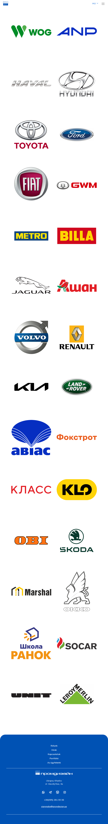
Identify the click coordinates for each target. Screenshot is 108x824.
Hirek (54, 750)
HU (94, 3)
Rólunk (54, 745)
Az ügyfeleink (54, 762)
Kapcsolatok (54, 754)
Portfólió (54, 758)
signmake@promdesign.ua (54, 806)
